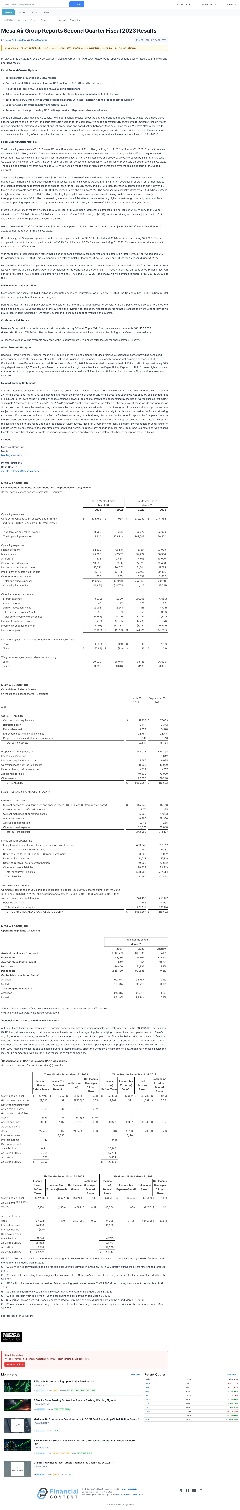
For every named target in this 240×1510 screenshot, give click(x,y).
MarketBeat (41, 1391)
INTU (56, 1409)
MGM (67, 1409)
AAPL (147, 1387)
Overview (22, 20)
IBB (68, 1391)
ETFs (34, 12)
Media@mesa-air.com (13, 455)
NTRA (88, 1391)
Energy (56, 1474)
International (60, 20)
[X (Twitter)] (181, 1494)
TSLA (147, 1419)
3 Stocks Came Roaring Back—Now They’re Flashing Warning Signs (75, 1400)
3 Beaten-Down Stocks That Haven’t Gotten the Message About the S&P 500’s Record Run (84, 1442)
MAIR (56, 1431)
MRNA (83, 1391)
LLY (72, 1391)
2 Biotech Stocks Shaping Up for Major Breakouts (64, 1381)
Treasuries (75, 20)
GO (84, 1453)
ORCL (147, 1415)
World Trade (64, 1453)
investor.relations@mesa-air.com (20, 471)
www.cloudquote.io (129, 1489)
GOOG (147, 1399)
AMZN (147, 1383)
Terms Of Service (139, 1494)
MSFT (147, 1407)
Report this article (15, 1364)
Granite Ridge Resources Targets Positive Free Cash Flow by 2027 (74, 1462)
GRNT (70, 1474)
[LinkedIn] (194, 1494)
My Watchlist (207, 4)
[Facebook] (187, 1494)
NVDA (147, 1411)
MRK (77, 1391)
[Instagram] (200, 1494)
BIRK (79, 1453)
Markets (8, 12)
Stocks (22, 12)
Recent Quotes (184, 4)
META (147, 1403)
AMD (147, 1391)
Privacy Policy (122, 1494)
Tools (46, 12)
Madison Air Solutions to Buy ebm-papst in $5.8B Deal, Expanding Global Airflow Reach (87, 1419)
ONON (89, 1453)
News (33, 20)
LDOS (61, 1409)
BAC (146, 1395)
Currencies (45, 20)
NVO (93, 1391)
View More (135, 1374)
